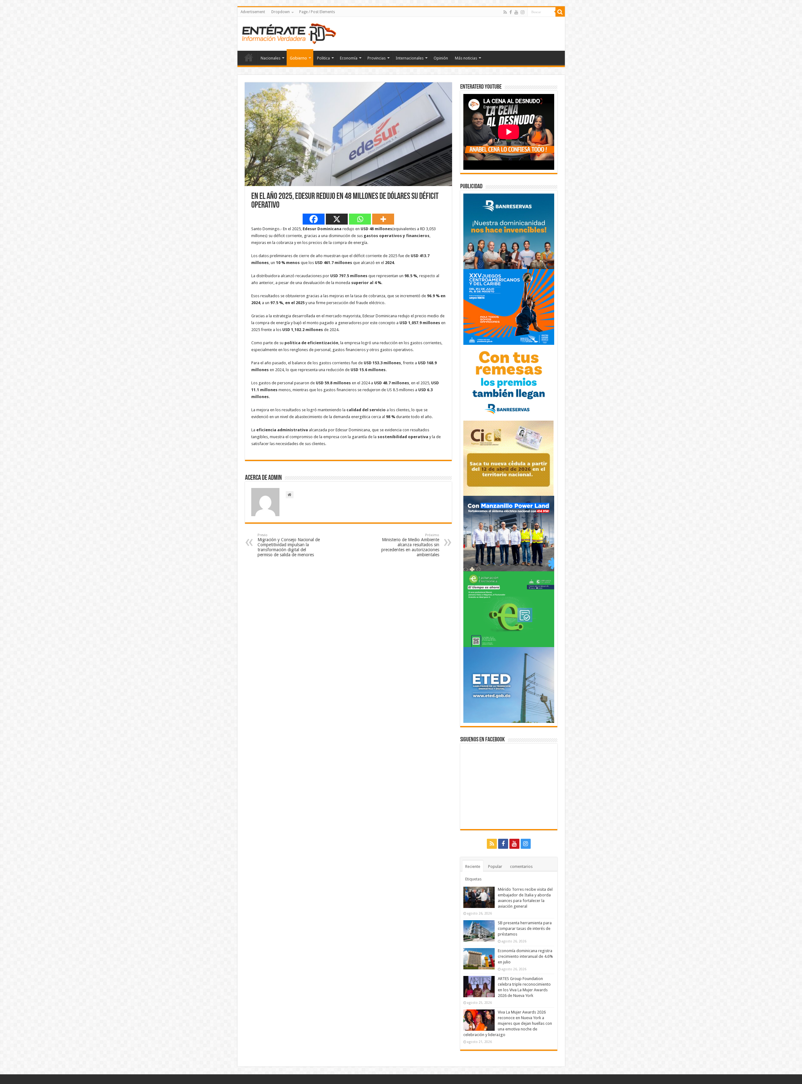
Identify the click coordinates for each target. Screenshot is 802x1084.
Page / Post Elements (317, 12)
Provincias (376, 58)
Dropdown (280, 12)
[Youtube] (516, 12)
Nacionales (270, 58)
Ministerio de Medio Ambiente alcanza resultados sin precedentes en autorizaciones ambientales (410, 545)
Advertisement (253, 12)
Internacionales (410, 58)
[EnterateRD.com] (289, 32)
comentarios (521, 866)
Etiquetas (473, 879)
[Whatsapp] (360, 219)
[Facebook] (511, 12)
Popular (495, 866)
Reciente (472, 866)
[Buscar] (560, 12)
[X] (337, 219)
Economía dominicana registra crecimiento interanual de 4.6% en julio (525, 956)
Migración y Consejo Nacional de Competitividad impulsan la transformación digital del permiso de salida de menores (289, 545)
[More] (383, 219)
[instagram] (522, 12)
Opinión (441, 58)
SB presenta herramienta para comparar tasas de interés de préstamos (525, 928)
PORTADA (249, 57)
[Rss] (505, 12)
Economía (348, 58)
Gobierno (298, 58)
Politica (323, 58)
